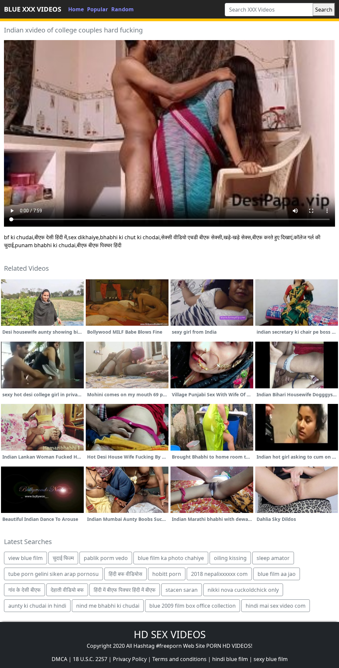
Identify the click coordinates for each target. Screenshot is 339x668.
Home (76, 9)
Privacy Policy (130, 659)
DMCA (59, 659)
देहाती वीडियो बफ (67, 589)
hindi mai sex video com (276, 605)
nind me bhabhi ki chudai (107, 605)
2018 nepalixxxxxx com (219, 574)
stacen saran (182, 589)
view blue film (25, 558)
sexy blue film (271, 659)
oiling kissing (230, 558)
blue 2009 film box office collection (192, 605)
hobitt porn (166, 574)
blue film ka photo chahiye (171, 558)
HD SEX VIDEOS (170, 634)
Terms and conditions (179, 659)
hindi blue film (230, 659)
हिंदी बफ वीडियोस (125, 574)
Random (122, 9)
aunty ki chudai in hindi (37, 605)
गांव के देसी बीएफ (24, 589)
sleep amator (273, 558)
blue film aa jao (277, 574)
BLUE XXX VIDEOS (32, 9)
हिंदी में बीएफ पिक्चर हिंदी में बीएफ (125, 589)
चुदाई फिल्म (63, 558)
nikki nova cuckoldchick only (243, 589)
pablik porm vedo (106, 558)
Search (323, 9)
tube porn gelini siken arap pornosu (53, 574)
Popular (97, 9)
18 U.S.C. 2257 (90, 659)
